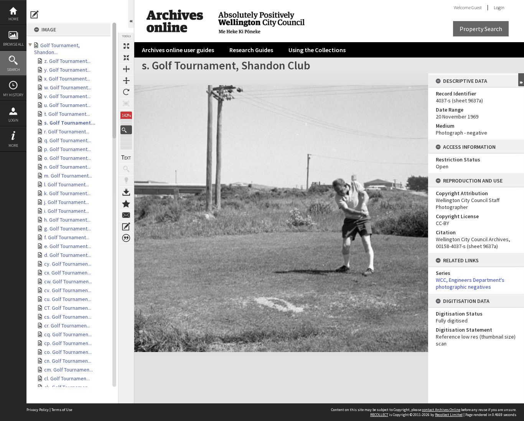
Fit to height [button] (126, 80)
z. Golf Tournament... (67, 61)
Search (13, 69)
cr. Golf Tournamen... (67, 325)
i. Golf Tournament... (66, 210)
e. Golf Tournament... (67, 246)
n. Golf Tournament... (67, 166)
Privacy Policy (37, 409)
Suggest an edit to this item (34, 14)
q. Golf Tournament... (67, 140)
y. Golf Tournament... (67, 69)
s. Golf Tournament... (70, 122)
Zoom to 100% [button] (126, 103)
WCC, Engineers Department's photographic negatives (470, 283)
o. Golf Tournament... (67, 158)
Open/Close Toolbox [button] (131, 14)
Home (13, 18)
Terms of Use (61, 409)
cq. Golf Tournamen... (68, 334)
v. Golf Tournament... (67, 96)
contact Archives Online (441, 409)
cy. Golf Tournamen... (67, 263)
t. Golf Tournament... (67, 113)
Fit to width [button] (126, 69)
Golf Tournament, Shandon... (57, 49)
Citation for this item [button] (126, 238)
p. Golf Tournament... (67, 149)
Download (126, 192)
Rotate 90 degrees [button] (126, 92)
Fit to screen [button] (126, 57)
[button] (126, 129)
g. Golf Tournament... (67, 228)
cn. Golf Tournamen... (67, 360)
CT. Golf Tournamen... (67, 307)
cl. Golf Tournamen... (67, 378)
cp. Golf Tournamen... (68, 343)
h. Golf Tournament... (67, 219)
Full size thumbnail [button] (126, 46)
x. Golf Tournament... (67, 78)
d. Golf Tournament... (67, 255)
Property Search (481, 29)
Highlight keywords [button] (126, 180)
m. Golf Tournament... (68, 175)
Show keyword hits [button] (126, 169)
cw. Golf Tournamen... (68, 281)
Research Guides (251, 50)
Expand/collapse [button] (521, 79)
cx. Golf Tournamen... (67, 272)
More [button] (13, 145)
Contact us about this (126, 215)
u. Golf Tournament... (67, 105)
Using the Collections (317, 50)
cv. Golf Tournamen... (67, 290)
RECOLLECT (379, 414)
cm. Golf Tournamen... (68, 369)
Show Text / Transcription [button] (126, 157)
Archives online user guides (178, 50)
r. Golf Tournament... (66, 131)
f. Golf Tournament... (66, 237)
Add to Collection (126, 203)
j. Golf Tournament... (66, 202)
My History (13, 94)
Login (13, 120)
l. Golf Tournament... (66, 184)
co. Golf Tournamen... (68, 352)
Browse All (13, 44)
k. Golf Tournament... (67, 193)
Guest (476, 7)
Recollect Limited (449, 414)
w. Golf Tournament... (67, 87)
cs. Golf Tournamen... (67, 316)
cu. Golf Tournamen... (67, 299)
